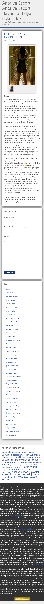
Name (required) (9, 217)
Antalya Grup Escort (12, 307)
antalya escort (27, 498)
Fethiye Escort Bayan (12, 351)
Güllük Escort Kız (11, 362)
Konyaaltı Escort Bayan (13, 384)
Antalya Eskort (10, 304)
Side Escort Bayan (11, 424)
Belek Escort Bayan (12, 333)
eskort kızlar (9, 474)
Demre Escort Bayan (12, 344)
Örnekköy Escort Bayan (13, 413)
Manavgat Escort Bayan (13, 406)
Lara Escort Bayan (11, 402)
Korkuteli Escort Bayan (13, 391)
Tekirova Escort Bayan (12, 431)
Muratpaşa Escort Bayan (13, 409)
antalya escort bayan (27, 529)
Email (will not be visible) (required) (15, 227)
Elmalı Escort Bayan (12, 347)
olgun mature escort (13, 469)
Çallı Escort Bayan (11, 336)
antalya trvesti (18, 467)
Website (6, 236)
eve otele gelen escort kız (14, 452)
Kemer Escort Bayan (12, 373)
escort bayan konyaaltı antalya (26, 455)
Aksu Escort (9, 293)
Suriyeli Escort (10, 428)
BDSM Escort (10, 325)
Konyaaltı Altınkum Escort (13, 377)
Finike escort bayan (12, 355)
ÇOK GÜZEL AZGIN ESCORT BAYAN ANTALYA (14, 37)
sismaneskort (8, 457)
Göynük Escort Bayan (12, 358)
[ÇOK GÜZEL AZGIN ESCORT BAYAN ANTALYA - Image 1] (11, 89)
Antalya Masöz (10, 311)
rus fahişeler (9, 462)
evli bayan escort (24, 457)
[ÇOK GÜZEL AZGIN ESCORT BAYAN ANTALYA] (22, 65)
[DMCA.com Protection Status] (22, 600)
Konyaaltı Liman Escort (13, 387)
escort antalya (15, 516)
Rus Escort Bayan (11, 417)
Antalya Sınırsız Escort (12, 318)
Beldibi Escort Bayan (12, 329)
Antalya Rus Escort (11, 315)
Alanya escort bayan (12, 296)
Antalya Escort (10, 300)
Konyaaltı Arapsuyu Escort (14, 380)
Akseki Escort (10, 289)
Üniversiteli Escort (11, 435)
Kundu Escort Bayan (12, 398)
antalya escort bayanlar (25, 471)
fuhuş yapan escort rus (26, 459)
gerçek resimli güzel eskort (19, 465)
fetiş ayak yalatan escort (20, 478)
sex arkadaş (22, 462)
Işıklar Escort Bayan (12, 366)
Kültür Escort (10, 395)
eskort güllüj (25, 474)
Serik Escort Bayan (11, 420)
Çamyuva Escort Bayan (13, 340)
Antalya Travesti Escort (13, 322)
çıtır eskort (30, 466)
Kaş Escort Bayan (11, 369)
